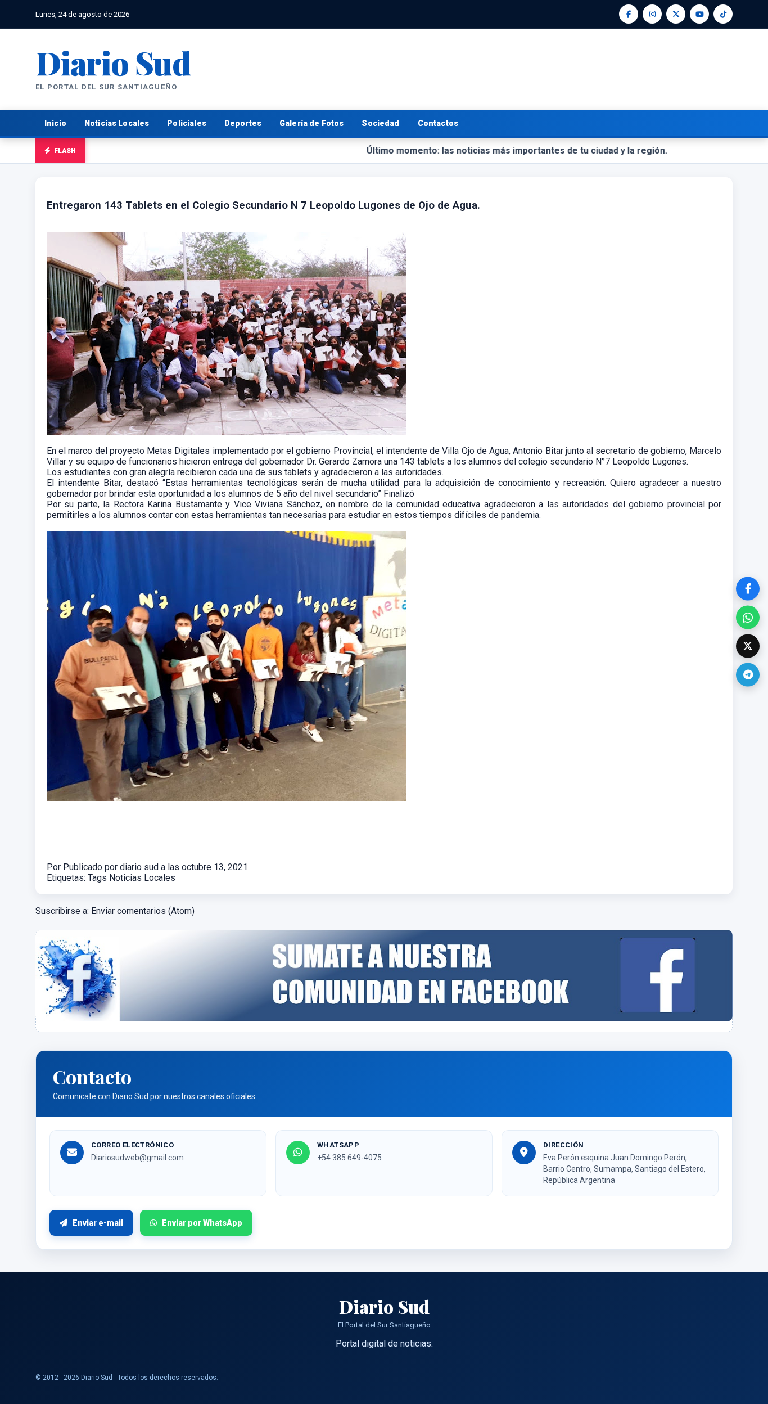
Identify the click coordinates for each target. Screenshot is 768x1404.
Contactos (438, 123)
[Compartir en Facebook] (748, 589)
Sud (113, 62)
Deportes (242, 123)
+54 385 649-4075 (349, 1157)
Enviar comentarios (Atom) (143, 911)
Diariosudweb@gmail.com (137, 1157)
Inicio (55, 123)
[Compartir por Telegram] (748, 675)
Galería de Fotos (311, 123)
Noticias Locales (116, 123)
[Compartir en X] (748, 646)
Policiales (186, 123)
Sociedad (380, 123)
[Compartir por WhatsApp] (748, 617)
